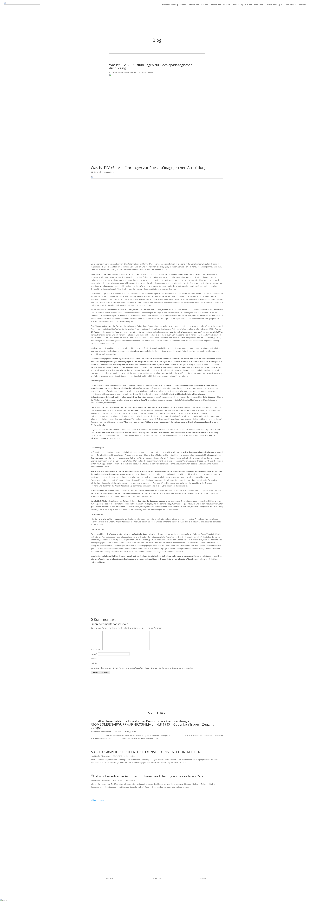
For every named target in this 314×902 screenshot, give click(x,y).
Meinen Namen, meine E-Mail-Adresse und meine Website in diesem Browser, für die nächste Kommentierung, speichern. (144, 668)
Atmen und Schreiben (198, 4)
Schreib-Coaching (170, 4)
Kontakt (302, 4)
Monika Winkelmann (121, 72)
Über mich (289, 4)
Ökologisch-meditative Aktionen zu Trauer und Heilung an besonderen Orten (148, 776)
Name (94, 654)
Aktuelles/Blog (273, 4)
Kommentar (96, 649)
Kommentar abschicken (100, 672)
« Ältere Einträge (97, 800)
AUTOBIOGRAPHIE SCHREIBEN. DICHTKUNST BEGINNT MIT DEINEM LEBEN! (146, 752)
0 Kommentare (150, 72)
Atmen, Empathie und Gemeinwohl (248, 4)
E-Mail (94, 658)
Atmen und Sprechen (220, 4)
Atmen (183, 4)
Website (94, 663)
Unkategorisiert (130, 732)
